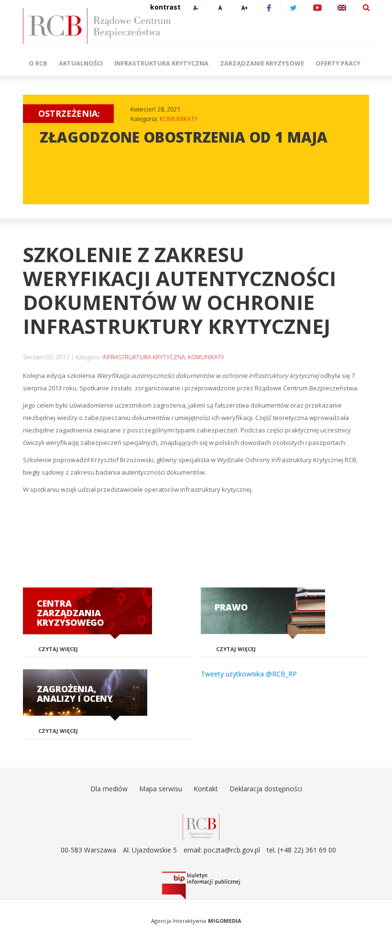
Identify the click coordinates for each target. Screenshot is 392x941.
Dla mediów (109, 788)
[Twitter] (293, 7)
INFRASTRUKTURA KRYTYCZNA (143, 357)
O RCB (38, 63)
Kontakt (206, 788)
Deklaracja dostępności (265, 788)
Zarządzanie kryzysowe (262, 63)
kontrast (165, 6)
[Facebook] (268, 7)
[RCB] (201, 826)
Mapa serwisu (160, 788)
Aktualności (81, 63)
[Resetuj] (219, 7)
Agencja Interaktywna (178, 920)
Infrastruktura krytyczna (161, 63)
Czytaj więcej (58, 649)
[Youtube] (317, 7)
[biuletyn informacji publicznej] (201, 885)
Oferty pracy (338, 63)
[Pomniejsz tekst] (195, 7)
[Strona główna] (201, 26)
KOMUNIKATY (178, 118)
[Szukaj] (366, 7)
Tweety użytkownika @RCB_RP (249, 673)
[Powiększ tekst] (244, 7)
